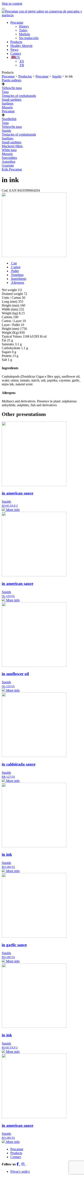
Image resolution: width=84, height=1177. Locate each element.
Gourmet (8, 165)
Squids (6, 130)
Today (23, 30)
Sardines (7, 103)
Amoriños (8, 161)
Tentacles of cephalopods (19, 96)
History (24, 26)
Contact (15, 53)
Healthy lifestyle (21, 46)
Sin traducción (29, 38)
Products (16, 42)
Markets (24, 34)
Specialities (9, 158)
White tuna (9, 150)
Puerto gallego (11, 80)
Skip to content (12, 3)
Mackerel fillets (12, 146)
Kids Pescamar (12, 169)
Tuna (5, 92)
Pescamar (16, 22)
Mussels (7, 107)
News (14, 49)
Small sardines (11, 99)
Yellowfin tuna (12, 88)
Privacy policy (20, 1171)
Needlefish (9, 119)
